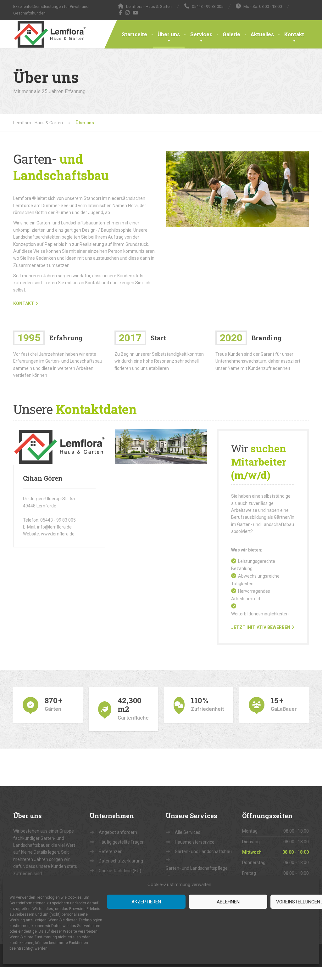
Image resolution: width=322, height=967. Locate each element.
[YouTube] (136, 12)
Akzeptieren (146, 902)
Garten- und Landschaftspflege (197, 868)
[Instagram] (127, 12)
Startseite (134, 34)
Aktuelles (262, 34)
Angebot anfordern (118, 832)
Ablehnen (228, 902)
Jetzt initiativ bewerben (260, 627)
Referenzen (111, 851)
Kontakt (294, 34)
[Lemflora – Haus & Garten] (49, 34)
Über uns (169, 34)
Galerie (231, 34)
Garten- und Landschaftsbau (203, 851)
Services (201, 34)
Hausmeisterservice (194, 842)
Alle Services (187, 832)
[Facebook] (120, 12)
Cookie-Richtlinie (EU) (120, 870)
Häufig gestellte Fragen (122, 842)
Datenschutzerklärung (121, 860)
